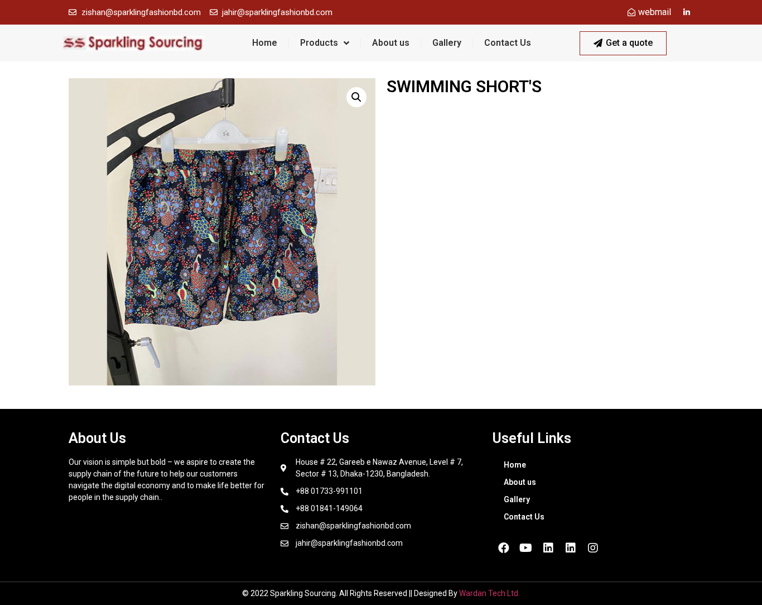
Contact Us (507, 42)
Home (264, 42)
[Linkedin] (548, 548)
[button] (623, 43)
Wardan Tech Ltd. (489, 593)
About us (390, 42)
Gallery (446, 42)
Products (319, 42)
